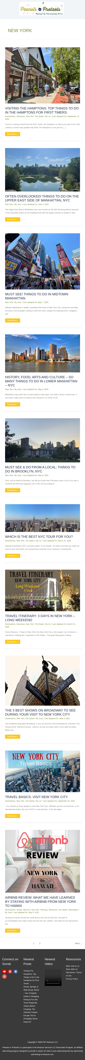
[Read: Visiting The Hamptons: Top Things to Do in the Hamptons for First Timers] (42, 75)
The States (39, 116)
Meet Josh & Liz (72, 966)
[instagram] (4, 976)
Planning (43, 910)
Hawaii (19, 910)
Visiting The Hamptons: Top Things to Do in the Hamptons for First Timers (31, 977)
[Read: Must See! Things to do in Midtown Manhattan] (42, 261)
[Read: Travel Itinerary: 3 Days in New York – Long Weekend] (42, 590)
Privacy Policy (72, 979)
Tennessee (52, 910)
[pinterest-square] (10, 971)
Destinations (10, 116)
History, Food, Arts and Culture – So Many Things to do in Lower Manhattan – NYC (41, 381)
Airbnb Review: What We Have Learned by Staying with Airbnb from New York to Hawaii (40, 902)
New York (30, 116)
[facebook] (16, 971)
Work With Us (72, 969)
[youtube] (4, 971)
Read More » (12, 133)
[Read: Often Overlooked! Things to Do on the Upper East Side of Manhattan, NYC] (42, 170)
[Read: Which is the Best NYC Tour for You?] (42, 518)
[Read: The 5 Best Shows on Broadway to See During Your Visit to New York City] (42, 680)
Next (79, 943)
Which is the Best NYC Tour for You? (39, 536)
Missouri (26, 910)
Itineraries (20, 116)
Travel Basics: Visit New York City (36, 797)
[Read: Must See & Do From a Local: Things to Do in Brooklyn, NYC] (42, 440)
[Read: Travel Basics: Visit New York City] (42, 771)
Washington (73, 910)
